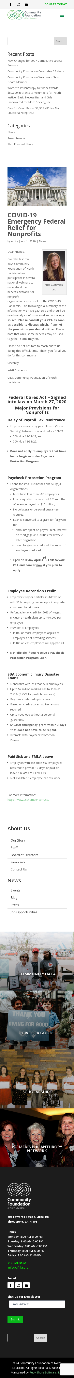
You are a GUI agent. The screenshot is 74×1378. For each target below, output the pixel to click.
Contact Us (19, 869)
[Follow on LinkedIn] (26, 4)
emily (14, 241)
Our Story (18, 840)
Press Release (16, 138)
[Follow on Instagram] (18, 4)
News (11, 132)
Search (60, 41)
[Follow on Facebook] (10, 4)
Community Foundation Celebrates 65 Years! (36, 71)
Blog (14, 897)
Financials (18, 862)
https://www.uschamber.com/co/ (28, 799)
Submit (15, 1319)
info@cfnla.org (17, 1267)
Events (16, 890)
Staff (14, 848)
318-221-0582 (16, 1263)
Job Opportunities (24, 912)
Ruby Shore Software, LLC (46, 1372)
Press (15, 905)
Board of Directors (24, 855)
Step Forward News (20, 144)
